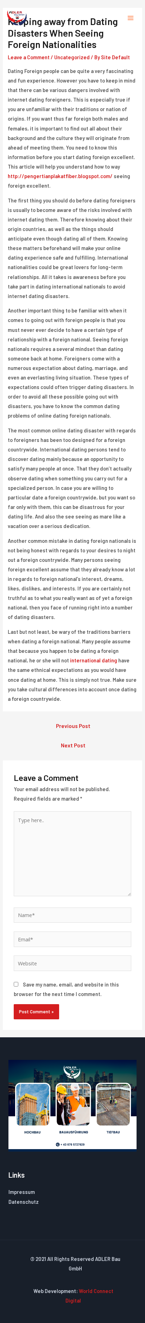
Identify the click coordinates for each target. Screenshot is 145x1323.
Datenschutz (23, 1201)
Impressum (21, 1192)
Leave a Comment (29, 57)
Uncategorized (72, 57)
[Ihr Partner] (17, 17)
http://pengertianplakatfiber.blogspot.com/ (60, 176)
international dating (93, 660)
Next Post (73, 745)
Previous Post (73, 725)
